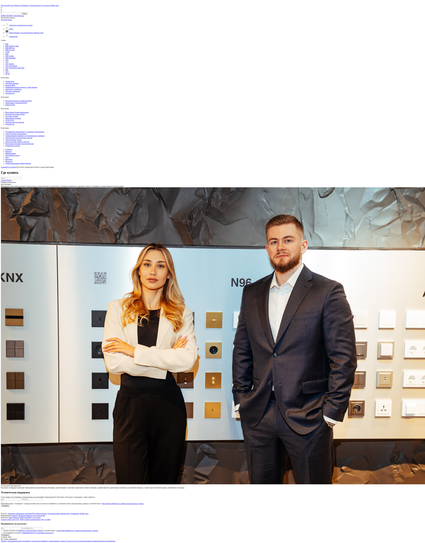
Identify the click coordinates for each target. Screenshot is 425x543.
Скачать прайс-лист (12, 519)
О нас (12, 5)
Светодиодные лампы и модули (17, 142)
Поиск (25, 13)
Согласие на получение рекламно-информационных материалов (90, 541)
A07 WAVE (9, 64)
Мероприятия (10, 153)
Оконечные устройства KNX (16, 103)
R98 (6, 44)
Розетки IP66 (10, 85)
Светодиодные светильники (16, 134)
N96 (6, 54)
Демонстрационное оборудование (18, 163)
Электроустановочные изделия (19, 513)
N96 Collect (9, 56)
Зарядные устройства (13, 89)
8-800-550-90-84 (7, 16)
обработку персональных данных (30, 531)
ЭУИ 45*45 (9, 120)
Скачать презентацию (37, 519)
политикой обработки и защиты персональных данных (77, 531)
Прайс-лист (54, 5)
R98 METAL (10, 48)
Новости (18, 5)
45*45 (7, 74)
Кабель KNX (10, 105)
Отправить (5, 506)
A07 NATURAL (11, 66)
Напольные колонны (13, 118)
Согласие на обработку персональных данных (48, 541)
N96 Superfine (10, 58)
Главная (4, 167)
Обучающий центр (12, 155)
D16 (6, 60)
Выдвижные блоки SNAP (15, 114)
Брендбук (8, 159)
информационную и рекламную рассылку (38, 533)
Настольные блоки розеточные (17, 112)
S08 (6, 70)
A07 (6, 62)
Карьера (8, 151)
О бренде (8, 149)
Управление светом (12, 146)
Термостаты (9, 81)
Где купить (46, 5)
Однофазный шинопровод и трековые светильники (24, 132)
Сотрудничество (35, 5)
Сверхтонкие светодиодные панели (18, 138)
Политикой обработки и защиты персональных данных (123, 504)
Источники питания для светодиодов (19, 144)
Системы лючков (11, 116)
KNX (33, 513)
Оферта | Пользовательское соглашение (16, 541)
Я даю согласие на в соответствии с (51, 531)
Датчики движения (12, 91)
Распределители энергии (14, 122)
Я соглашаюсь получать (29, 533)
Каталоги (8, 161)
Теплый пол (9, 93)
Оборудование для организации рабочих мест (53, 513)
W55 (7, 72)
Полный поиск (6, 20)
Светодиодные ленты (13, 140)
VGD (7, 52)
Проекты (25, 5)
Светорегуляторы (11, 83)
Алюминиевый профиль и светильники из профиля (24, 136)
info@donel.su (19, 16)
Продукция (5, 5)
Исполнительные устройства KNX (18, 101)
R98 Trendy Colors (12, 46)
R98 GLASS (9, 50)
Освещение (75, 513)
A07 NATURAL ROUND (14, 68)
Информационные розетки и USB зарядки (21, 87)
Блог (7, 157)
